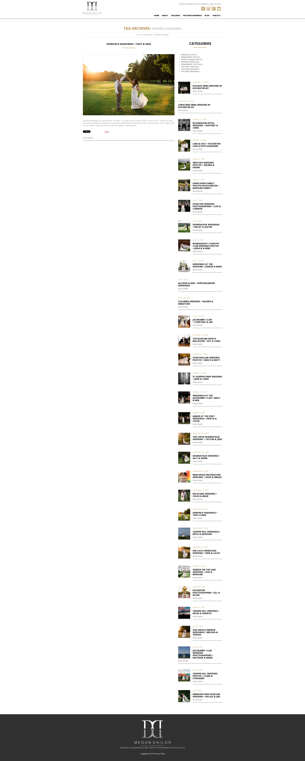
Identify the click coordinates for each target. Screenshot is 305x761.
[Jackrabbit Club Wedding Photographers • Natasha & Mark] (184, 652)
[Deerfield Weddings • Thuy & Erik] (128, 84)
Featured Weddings (192, 15)
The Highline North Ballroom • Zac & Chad (206, 339)
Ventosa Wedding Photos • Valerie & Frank (203, 165)
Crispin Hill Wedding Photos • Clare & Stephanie (205, 676)
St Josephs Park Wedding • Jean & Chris (207, 377)
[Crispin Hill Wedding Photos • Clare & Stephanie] (184, 675)
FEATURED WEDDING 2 (190, 71)
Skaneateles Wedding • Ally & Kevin (206, 457)
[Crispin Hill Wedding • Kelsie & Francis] (184, 613)
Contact (216, 15)
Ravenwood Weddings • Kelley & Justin (206, 225)
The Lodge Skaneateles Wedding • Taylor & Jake (207, 438)
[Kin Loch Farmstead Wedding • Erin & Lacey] (184, 553)
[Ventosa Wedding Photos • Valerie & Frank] (184, 165)
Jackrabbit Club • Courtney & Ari (203, 320)
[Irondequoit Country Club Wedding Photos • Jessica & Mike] (184, 245)
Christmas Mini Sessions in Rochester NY (194, 106)
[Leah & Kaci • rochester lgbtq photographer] (184, 146)
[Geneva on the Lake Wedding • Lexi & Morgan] (184, 571)
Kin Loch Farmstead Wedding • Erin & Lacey (206, 551)
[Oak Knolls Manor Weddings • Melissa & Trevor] (184, 632)
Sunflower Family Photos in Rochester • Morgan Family (206, 185)
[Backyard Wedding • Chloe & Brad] (184, 496)
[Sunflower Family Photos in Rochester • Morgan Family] (184, 185)
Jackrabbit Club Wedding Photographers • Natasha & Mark (203, 654)
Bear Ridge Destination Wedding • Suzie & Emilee (207, 476)
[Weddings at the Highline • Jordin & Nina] (184, 266)
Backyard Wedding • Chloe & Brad (205, 495)
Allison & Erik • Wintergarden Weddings (196, 284)
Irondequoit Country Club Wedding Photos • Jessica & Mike (206, 246)
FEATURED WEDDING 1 (190, 69)
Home (156, 15)
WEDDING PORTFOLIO (190, 62)
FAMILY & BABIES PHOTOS (192, 59)
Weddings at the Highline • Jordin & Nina (207, 265)
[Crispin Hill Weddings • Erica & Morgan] (184, 534)
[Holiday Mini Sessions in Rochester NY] (184, 88)
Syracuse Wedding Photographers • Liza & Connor (207, 206)
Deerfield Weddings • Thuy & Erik (129, 44)
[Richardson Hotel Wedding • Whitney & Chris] (184, 125)
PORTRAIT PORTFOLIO (190, 67)
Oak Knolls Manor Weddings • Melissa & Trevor (205, 632)
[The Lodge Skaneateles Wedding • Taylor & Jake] (184, 439)
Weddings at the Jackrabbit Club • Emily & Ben (206, 398)
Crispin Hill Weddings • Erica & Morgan (206, 532)
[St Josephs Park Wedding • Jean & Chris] (184, 378)
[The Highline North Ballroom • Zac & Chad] (184, 340)
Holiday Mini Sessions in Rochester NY (207, 87)
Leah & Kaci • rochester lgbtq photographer (207, 144)
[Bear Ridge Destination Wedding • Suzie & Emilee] (184, 477)
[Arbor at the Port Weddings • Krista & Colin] (184, 418)
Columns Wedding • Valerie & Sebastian (195, 302)
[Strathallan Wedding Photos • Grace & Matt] (184, 359)
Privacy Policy (159, 754)
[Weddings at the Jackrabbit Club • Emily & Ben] (184, 397)
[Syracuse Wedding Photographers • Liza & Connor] (184, 206)
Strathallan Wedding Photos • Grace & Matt (206, 358)
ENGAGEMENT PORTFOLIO (192, 64)
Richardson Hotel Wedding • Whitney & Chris (205, 125)
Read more (88, 138)
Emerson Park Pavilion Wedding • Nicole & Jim (206, 695)
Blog (207, 15)
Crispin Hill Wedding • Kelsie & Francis (206, 612)
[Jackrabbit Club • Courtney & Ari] (184, 322)
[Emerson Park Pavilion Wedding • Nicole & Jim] (184, 696)
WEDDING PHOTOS (189, 55)
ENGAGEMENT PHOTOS (190, 57)
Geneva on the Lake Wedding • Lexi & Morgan (204, 572)
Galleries (175, 15)
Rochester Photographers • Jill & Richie (206, 592)
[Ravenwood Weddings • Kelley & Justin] (184, 226)
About (165, 15)
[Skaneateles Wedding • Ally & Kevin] (184, 458)
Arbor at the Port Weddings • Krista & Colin (205, 418)
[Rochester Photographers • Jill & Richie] (184, 592)
